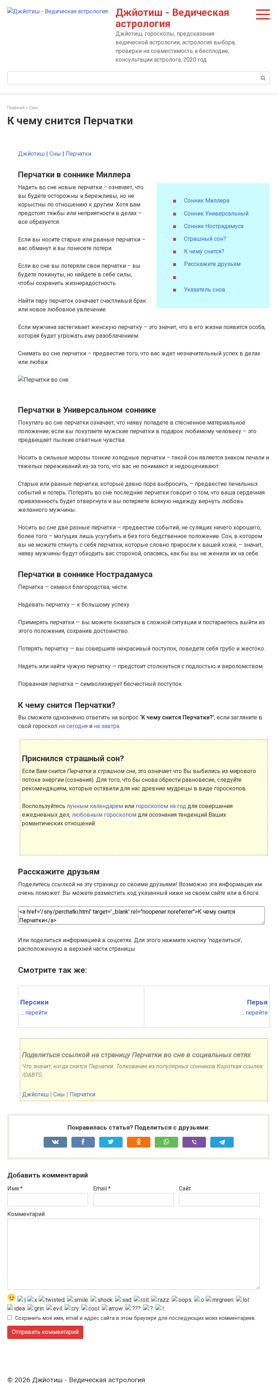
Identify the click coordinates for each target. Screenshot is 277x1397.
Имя (15, 1188)
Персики (34, 1002)
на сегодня (73, 726)
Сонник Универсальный (216, 213)
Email (102, 1188)
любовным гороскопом (104, 814)
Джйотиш (31, 153)
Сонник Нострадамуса (213, 226)
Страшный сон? (205, 238)
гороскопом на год (161, 806)
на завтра (106, 726)
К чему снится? (204, 251)
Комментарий (26, 1214)
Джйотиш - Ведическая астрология (172, 18)
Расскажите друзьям (212, 264)
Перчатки (78, 153)
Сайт (185, 1188)
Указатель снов (204, 289)
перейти (36, 1012)
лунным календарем (95, 806)
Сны (55, 153)
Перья (257, 1002)
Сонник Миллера (206, 200)
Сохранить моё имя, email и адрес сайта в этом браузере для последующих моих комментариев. (135, 1318)
